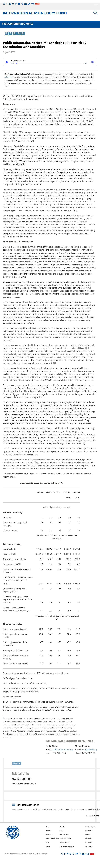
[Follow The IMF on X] (4, 4)
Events (48, 847)
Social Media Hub (65, 839)
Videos (62, 827)
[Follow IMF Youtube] (19, 4)
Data (61, 831)
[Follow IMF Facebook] (7, 4)
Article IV (7, 77)
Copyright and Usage (67, 847)
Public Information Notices (23, 783)
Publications (64, 835)
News (15, 763)
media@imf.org (89, 749)
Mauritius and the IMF (21, 779)
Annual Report (65, 843)
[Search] (95, 13)
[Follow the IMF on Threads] (16, 4)
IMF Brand (88, 847)
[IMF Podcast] (22, 4)
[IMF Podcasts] (80, 854)
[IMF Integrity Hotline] (29, 4)
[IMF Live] (90, 854)
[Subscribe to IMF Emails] (25, 4)
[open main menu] (95, 5)
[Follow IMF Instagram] (13, 4)
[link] (6, 33)
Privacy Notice (90, 827)
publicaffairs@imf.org (63, 749)
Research (49, 831)
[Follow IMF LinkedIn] (10, 4)
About (48, 827)
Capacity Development (53, 839)
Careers (87, 835)
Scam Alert (88, 843)
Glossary (88, 839)
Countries (49, 835)
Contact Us (89, 831)
